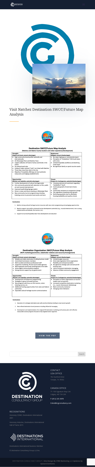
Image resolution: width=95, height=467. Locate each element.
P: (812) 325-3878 (57, 399)
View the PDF (47, 335)
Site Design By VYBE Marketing (56, 461)
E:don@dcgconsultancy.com (60, 403)
